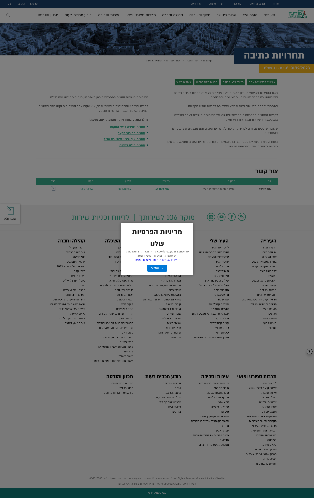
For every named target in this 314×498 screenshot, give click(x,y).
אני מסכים (157, 268)
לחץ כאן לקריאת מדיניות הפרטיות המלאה (157, 260)
